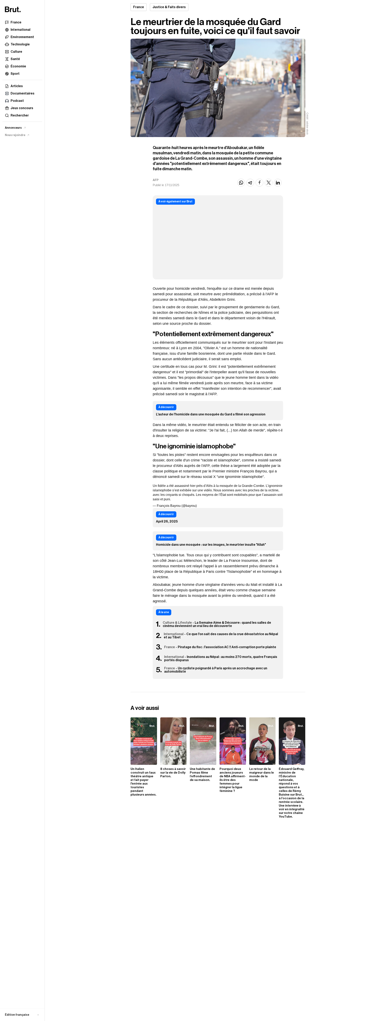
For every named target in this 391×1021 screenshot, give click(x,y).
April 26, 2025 (167, 521)
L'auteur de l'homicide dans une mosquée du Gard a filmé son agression (210, 414)
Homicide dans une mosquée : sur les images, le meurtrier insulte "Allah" (211, 544)
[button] (22, 1015)
